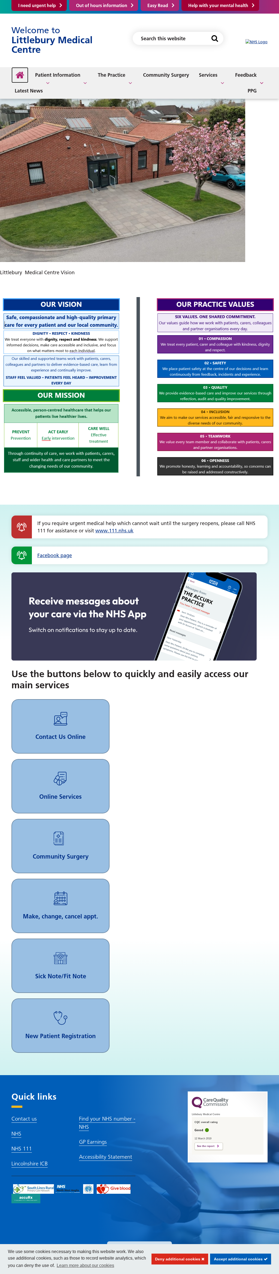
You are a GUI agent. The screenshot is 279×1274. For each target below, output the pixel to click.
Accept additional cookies (237, 1259)
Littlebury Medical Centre (52, 40)
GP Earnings (93, 1142)
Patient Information (57, 75)
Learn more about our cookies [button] (85, 1265)
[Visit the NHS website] (256, 42)
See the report (205, 1146)
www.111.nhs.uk (114, 531)
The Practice (111, 75)
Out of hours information (101, 5)
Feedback (246, 75)
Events (194, 81)
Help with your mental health (218, 5)
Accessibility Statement (105, 1156)
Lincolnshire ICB (29, 1163)
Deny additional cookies (176, 1259)
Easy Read (157, 5)
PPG (252, 91)
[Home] (19, 75)
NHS (16, 1133)
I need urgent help (37, 5)
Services (208, 75)
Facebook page (54, 555)
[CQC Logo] (210, 1107)
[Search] (214, 38)
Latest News (29, 91)
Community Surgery (166, 75)
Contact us (24, 1118)
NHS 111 (21, 1148)
